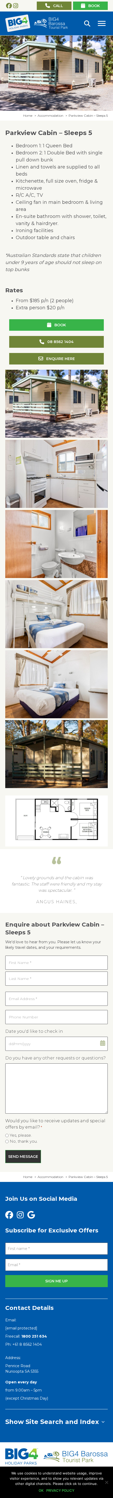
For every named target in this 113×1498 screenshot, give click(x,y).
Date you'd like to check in (34, 1031)
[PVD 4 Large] (56, 684)
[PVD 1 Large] (56, 474)
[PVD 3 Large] (56, 614)
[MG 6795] (56, 754)
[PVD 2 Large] (56, 544)
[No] (106, 1482)
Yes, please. (21, 1135)
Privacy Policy (60, 1491)
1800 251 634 (34, 1336)
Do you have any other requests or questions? (55, 1058)
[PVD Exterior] (56, 404)
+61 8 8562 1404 (27, 1344)
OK (41, 1491)
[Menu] (102, 23)
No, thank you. (24, 1141)
